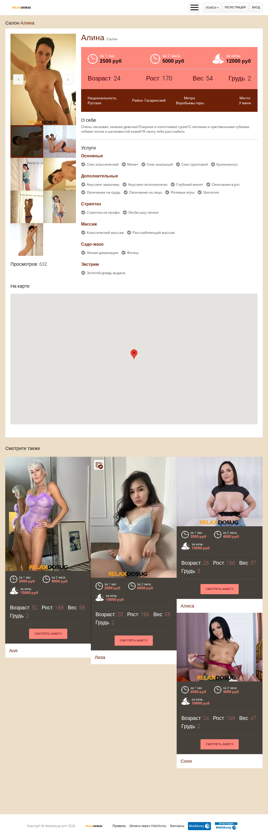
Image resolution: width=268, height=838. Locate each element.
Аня (13, 650)
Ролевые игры (182, 192)
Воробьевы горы (190, 103)
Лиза (100, 657)
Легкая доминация (102, 253)
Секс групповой (194, 164)
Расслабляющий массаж (153, 232)
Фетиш (132, 253)
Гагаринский (155, 100)
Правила (119, 826)
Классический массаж (105, 232)
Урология (211, 192)
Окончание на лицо (145, 192)
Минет (132, 164)
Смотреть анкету (48, 633)
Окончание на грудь (103, 192)
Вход (256, 7)
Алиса (187, 606)
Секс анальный (160, 164)
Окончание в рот (226, 184)
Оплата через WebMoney (147, 826)
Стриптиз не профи (103, 212)
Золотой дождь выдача (106, 273)
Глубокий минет (189, 184)
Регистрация (235, 7)
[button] (134, 354)
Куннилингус (227, 164)
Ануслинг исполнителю (148, 184)
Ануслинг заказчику (103, 184)
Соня (186, 761)
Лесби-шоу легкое (143, 212)
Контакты (177, 826)
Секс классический (103, 164)
